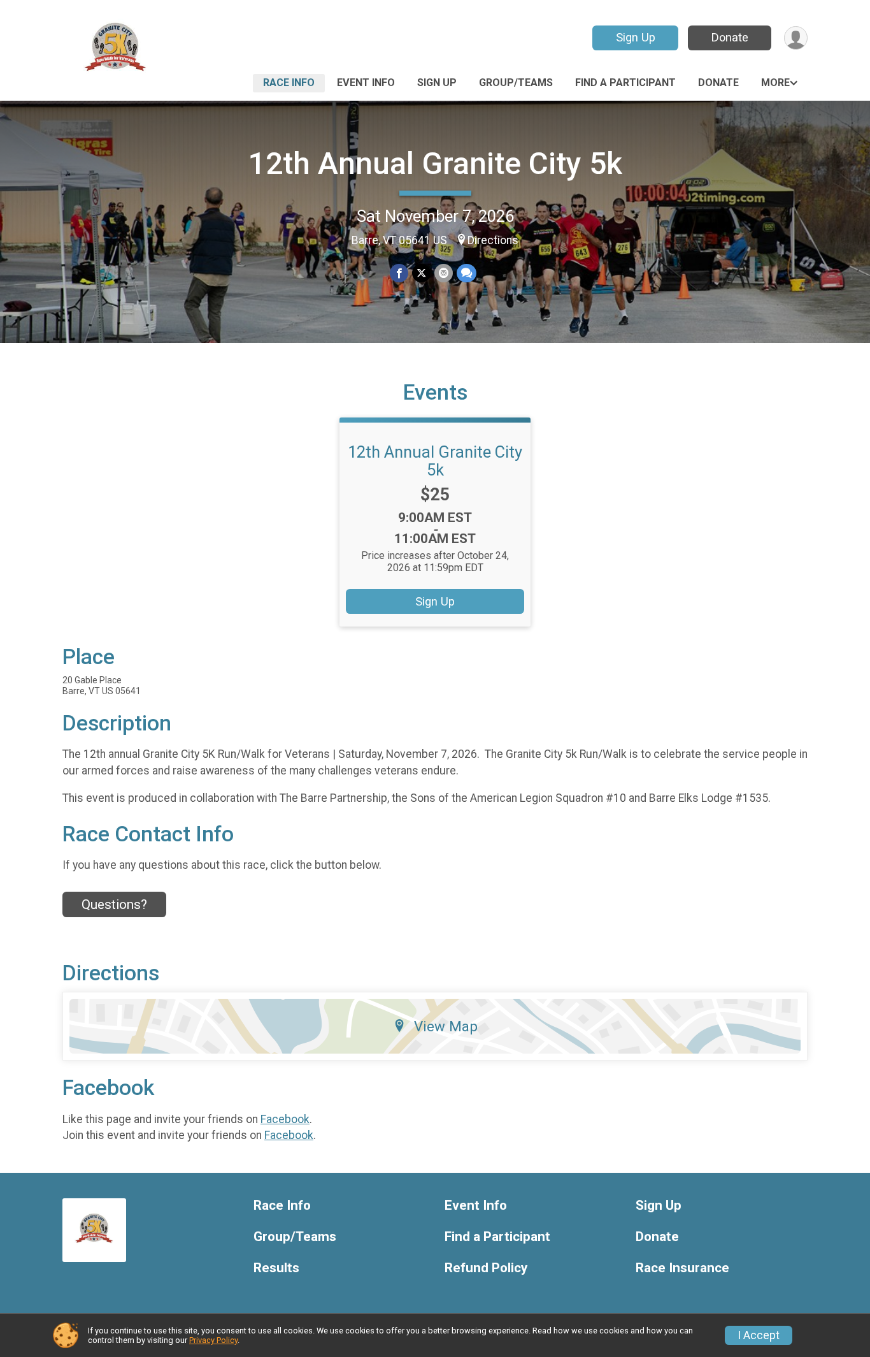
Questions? (114, 904)
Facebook (285, 1119)
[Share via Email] (443, 273)
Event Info (366, 82)
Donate (729, 37)
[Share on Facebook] (399, 273)
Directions (492, 240)
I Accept (759, 1335)
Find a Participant (625, 82)
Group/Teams (516, 82)
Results (276, 1268)
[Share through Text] (466, 273)
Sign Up (635, 37)
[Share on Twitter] (421, 273)
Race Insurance (682, 1268)
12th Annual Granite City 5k (435, 163)
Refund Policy (486, 1268)
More (775, 82)
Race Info (289, 82)
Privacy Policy (213, 1340)
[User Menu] (796, 38)
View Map (446, 1026)
